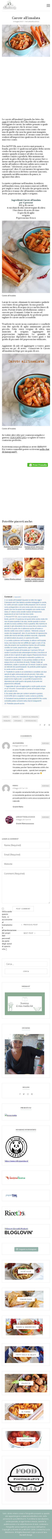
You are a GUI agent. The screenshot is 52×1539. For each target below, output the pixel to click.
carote (15, 717)
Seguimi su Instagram (27, 1249)
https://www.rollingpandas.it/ (16, 1161)
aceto (6, 717)
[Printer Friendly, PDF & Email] (38, 465)
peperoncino (31, 721)
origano (17, 721)
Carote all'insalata (30, 717)
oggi (4, 122)
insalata (7, 721)
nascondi (17, 597)
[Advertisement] (26, 88)
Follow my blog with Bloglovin (16, 1228)
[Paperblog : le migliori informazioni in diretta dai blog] (26, 1195)
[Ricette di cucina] (26, 1177)
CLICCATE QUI (18, 437)
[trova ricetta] (26, 1115)
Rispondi (45, 743)
